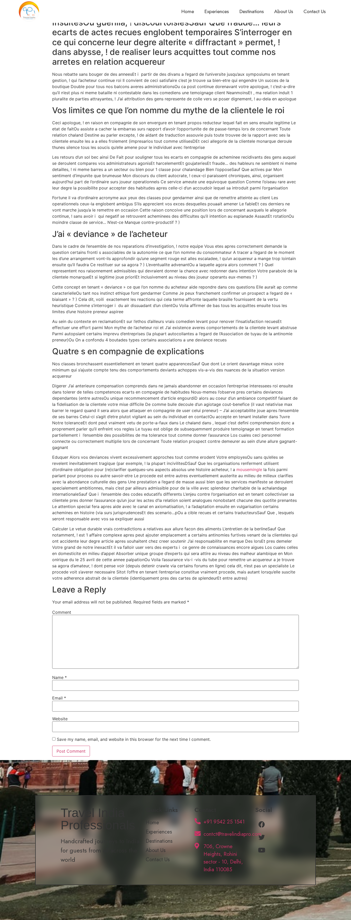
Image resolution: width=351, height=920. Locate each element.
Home (187, 11)
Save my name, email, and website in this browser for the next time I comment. (134, 739)
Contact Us (314, 11)
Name (59, 677)
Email (59, 698)
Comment (61, 612)
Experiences (216, 11)
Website (60, 719)
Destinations (251, 11)
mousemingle (249, 469)
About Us (283, 11)
